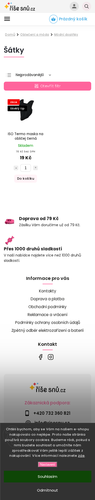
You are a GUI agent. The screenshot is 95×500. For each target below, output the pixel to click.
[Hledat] (86, 6)
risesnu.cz (51, 357)
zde (81, 455)
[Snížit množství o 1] (16, 168)
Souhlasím (47, 476)
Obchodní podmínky (47, 306)
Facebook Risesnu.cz (40, 357)
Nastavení (47, 464)
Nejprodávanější (30, 74)
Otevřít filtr (50, 86)
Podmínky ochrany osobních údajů (47, 322)
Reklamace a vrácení (47, 314)
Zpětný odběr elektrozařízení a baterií (47, 330)
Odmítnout (47, 490)
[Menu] (7, 19)
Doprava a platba (47, 299)
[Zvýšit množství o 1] (35, 168)
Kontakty (47, 291)
